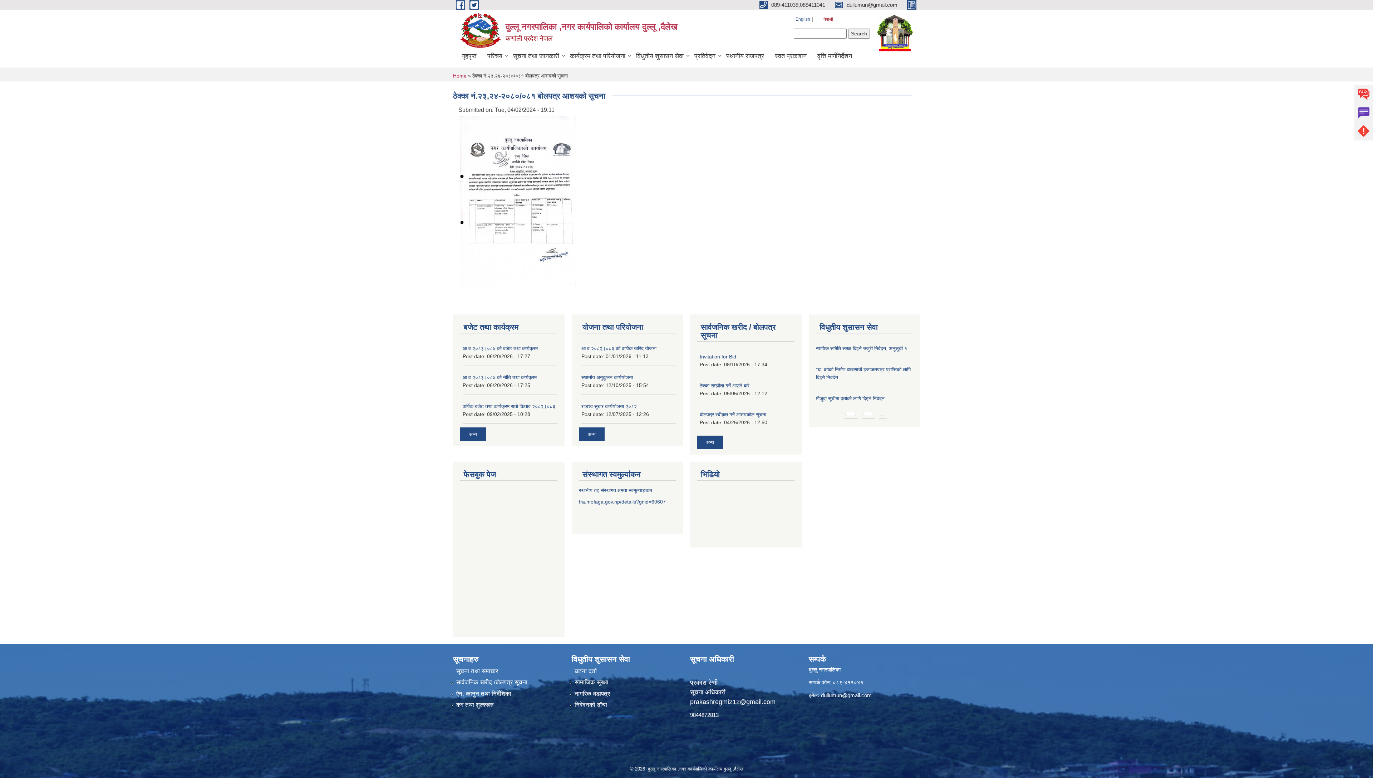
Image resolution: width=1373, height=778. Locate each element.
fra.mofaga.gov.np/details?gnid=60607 (622, 502)
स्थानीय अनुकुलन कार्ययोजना (607, 377)
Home (460, 76)
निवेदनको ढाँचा (591, 705)
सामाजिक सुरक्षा (591, 682)
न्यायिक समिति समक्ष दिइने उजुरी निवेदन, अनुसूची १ (861, 348)
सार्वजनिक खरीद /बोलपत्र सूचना (491, 682)
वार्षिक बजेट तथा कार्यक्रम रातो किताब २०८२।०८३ (509, 406)
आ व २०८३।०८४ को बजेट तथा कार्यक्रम (500, 348)
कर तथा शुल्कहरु (475, 705)
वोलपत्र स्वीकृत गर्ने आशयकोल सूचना (733, 414)
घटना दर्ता (586, 671)
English (803, 19)
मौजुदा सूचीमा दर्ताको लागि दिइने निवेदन (850, 398)
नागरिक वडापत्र (592, 693)
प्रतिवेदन (704, 56)
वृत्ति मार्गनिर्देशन (834, 56)
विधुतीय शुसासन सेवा (660, 56)
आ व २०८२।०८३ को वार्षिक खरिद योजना (618, 348)
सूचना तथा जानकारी (536, 56)
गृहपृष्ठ (469, 56)
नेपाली (828, 19)
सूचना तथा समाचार (477, 671)
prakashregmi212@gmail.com (733, 701)
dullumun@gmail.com (846, 695)
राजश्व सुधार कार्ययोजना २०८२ (609, 406)
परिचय (494, 56)
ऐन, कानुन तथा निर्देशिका (483, 693)
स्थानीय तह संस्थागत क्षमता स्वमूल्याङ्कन (615, 490)
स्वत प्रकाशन (791, 56)
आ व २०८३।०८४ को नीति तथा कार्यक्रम (500, 377)
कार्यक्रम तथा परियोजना (597, 56)
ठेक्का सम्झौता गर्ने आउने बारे (724, 385)
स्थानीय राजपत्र (745, 56)
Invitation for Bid (718, 357)
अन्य (473, 434)
